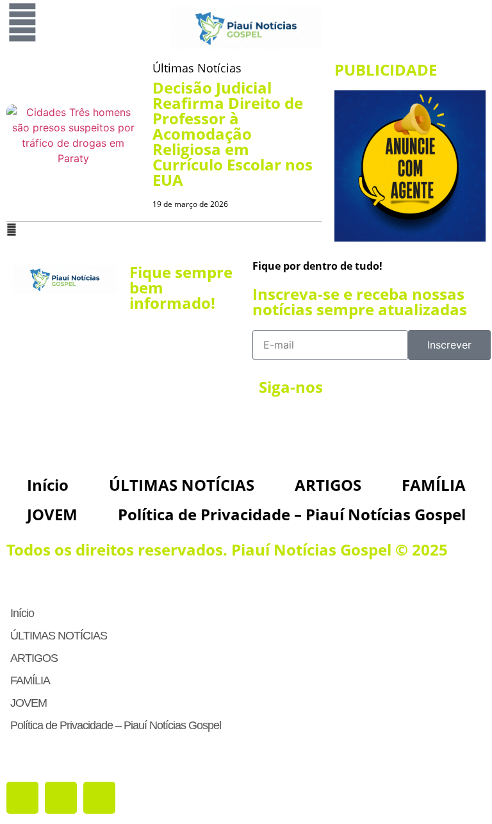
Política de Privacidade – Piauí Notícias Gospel (292, 514)
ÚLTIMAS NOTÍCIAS (181, 484)
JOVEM (52, 514)
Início (48, 484)
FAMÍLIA (434, 484)
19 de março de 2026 (190, 204)
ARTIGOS (328, 484)
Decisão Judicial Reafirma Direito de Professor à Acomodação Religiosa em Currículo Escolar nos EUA (232, 133)
